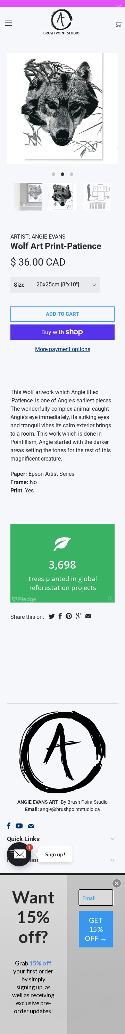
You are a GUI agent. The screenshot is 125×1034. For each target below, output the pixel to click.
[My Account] (6, 22)
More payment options (62, 349)
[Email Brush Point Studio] (31, 825)
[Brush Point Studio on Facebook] (8, 825)
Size (19, 285)
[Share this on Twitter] (52, 616)
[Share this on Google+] (79, 616)
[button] (19, 854)
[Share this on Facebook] (60, 616)
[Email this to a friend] (88, 616)
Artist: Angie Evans (38, 236)
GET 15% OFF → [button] (96, 929)
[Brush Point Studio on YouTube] (19, 825)
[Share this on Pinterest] (69, 616)
